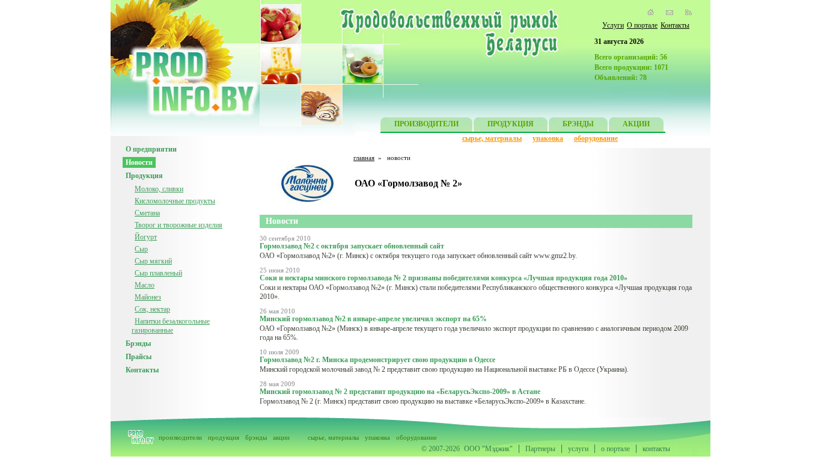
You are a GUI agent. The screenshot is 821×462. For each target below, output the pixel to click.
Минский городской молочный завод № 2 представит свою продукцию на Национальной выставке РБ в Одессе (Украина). (444, 369)
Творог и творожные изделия (178, 225)
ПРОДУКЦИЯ (510, 124)
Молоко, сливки (159, 189)
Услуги (613, 25)
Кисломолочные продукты (175, 201)
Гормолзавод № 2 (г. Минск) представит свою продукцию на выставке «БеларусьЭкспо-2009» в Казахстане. (423, 401)
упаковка (548, 138)
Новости (139, 162)
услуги (578, 449)
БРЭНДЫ (578, 124)
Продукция (144, 175)
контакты (656, 449)
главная (363, 157)
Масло (144, 285)
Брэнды (138, 343)
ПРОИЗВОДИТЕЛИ (426, 124)
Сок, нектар (152, 309)
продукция (223, 437)
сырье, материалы (492, 138)
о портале (615, 449)
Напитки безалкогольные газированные (171, 325)
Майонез (148, 297)
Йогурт (146, 237)
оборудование (596, 138)
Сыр (141, 249)
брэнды (256, 437)
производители (180, 437)
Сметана (147, 213)
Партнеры (540, 449)
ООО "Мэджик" (488, 449)
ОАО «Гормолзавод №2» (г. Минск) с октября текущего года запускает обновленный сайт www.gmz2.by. (418, 255)
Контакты (675, 25)
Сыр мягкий (153, 261)
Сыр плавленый (158, 273)
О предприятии (151, 149)
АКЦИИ (636, 124)
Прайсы (138, 357)
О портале (642, 25)
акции (281, 437)
